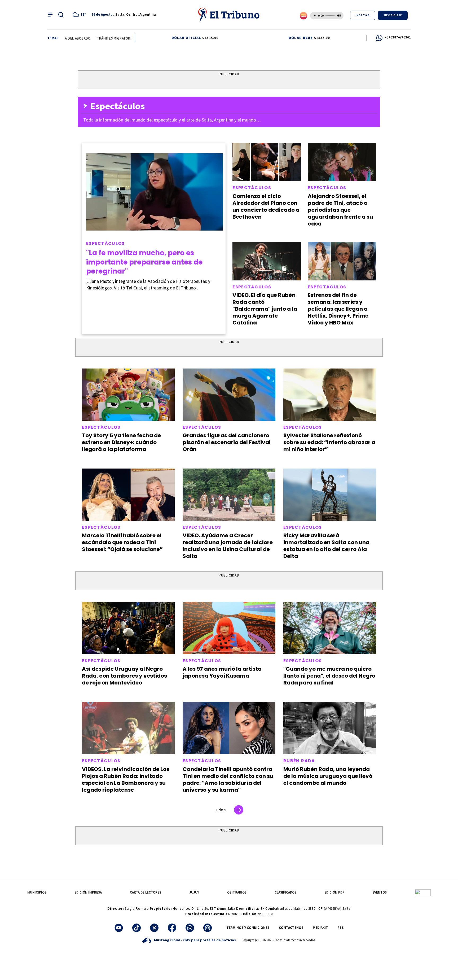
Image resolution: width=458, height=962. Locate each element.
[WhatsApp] (190, 928)
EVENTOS (379, 892)
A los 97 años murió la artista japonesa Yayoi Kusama (222, 672)
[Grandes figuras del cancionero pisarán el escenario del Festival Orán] (229, 395)
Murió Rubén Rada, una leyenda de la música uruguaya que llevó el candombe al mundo (327, 776)
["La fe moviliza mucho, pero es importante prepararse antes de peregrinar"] (154, 192)
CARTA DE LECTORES (145, 892)
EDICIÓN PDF (334, 892)
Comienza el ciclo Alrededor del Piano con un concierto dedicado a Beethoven (266, 206)
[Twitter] (154, 928)
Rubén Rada (299, 761)
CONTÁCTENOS (291, 927)
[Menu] (50, 14)
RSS (340, 927)
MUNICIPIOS (36, 892)
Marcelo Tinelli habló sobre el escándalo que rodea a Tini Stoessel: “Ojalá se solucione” (122, 542)
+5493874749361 (398, 37)
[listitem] (80, 14)
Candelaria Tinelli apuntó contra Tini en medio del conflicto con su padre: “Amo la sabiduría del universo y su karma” (228, 779)
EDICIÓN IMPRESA (88, 892)
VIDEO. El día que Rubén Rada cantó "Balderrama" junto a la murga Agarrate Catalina (264, 308)
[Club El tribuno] (423, 892)
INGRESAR (363, 15)
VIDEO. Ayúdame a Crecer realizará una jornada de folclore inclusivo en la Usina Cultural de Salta (228, 546)
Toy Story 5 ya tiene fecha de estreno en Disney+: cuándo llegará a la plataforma (121, 442)
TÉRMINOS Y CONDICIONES (248, 927)
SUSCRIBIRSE (393, 15)
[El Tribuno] (229, 14)
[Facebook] (172, 928)
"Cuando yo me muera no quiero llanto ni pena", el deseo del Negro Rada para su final (329, 675)
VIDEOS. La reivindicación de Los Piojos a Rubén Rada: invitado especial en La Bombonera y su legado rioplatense (125, 779)
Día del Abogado (67, 38)
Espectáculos (105, 243)
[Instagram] (207, 928)
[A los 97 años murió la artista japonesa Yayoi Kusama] (229, 628)
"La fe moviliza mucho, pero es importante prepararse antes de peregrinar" (144, 262)
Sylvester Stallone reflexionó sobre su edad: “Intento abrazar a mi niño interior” (329, 442)
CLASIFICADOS (285, 892)
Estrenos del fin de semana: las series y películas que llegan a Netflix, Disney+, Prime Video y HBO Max (338, 308)
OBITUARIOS (236, 892)
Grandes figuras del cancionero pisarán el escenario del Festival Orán (227, 442)
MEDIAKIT (320, 927)
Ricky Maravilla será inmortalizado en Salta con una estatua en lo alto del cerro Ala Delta (326, 546)
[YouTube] (118, 928)
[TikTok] (136, 928)
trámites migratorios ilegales (116, 38)
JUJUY (194, 892)
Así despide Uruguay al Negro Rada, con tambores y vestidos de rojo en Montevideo (124, 675)
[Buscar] (61, 14)
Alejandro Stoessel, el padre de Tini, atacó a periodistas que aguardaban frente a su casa (340, 209)
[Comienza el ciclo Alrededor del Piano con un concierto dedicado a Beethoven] (266, 162)
